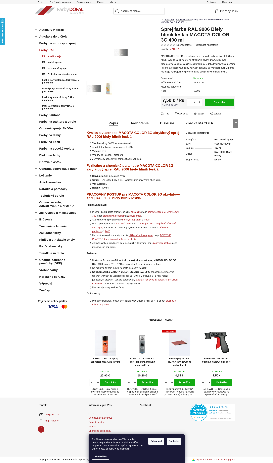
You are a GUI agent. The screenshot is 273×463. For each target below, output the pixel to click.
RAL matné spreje (52, 62)
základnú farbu (123, 223)
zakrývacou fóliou (162, 243)
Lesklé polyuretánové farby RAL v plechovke (60, 81)
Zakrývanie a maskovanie (57, 212)
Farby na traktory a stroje (57, 121)
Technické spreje (51, 195)
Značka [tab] (199, 123)
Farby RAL (47, 50)
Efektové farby (49, 155)
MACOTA (174, 49)
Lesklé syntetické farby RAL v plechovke (58, 98)
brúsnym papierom (131, 219)
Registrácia (227, 2)
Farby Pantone (49, 115)
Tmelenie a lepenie (53, 226)
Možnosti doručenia (171, 87)
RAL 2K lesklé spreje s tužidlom (59, 74)
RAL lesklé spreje (51, 56)
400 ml (217, 148)
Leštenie (45, 175)
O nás (40, 2)
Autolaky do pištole (53, 36)
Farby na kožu (49, 141)
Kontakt (100, 2)
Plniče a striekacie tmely (57, 239)
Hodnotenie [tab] (139, 123)
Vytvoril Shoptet (204, 459)
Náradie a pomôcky (53, 189)
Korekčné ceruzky (52, 276)
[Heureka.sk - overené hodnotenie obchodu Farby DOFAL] (212, 412)
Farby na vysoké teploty (56, 148)
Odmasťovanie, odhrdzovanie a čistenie (56, 204)
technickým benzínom (114, 216)
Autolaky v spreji (51, 29)
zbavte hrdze (134, 216)
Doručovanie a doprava (60, 2)
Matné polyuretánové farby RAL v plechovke (60, 90)
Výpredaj (45, 283)
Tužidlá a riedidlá (51, 253)
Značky (44, 290)
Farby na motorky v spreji (58, 43)
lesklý (217, 159)
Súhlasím (174, 441)
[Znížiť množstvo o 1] (189, 102)
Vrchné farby (48, 270)
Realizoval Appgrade (224, 459)
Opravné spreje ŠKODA (56, 128)
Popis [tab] (113, 123)
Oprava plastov (50, 162)
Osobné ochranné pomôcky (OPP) (52, 261)
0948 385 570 (52, 421)
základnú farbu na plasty (141, 235)
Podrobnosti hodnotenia (206, 45)
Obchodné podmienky (100, 431)
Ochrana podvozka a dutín (58, 168)
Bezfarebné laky (51, 246)
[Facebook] (41, 429)
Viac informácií (121, 449)
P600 (146, 219)
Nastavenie (100, 456)
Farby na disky (50, 135)
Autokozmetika (50, 182)
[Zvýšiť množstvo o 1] (199, 102)
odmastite (136, 212)
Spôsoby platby (84, 2)
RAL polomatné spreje (54, 68)
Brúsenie (45, 219)
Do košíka (219, 102)
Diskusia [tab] (167, 123)
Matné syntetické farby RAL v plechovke (58, 107)
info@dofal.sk (52, 414)
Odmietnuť (156, 441)
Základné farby (50, 233)
